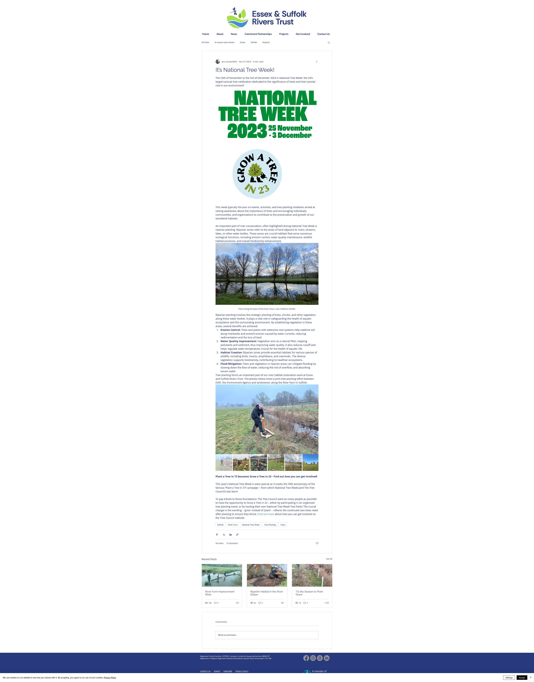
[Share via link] (237, 534)
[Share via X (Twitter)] (223, 534)
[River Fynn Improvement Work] (222, 575)
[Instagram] (313, 658)
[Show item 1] (224, 462)
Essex (242, 42)
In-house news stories (224, 42)
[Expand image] (267, 114)
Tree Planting (270, 524)
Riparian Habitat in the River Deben (266, 593)
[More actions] (316, 61)
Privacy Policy (110, 677)
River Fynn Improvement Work (219, 593)
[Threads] (320, 658)
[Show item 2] (241, 462)
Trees (282, 524)
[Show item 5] (293, 462)
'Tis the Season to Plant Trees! (309, 593)
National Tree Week (250, 524)
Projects (266, 42)
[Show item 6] (310, 462)
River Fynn (232, 524)
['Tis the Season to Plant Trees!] (312, 575)
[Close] (530, 677)
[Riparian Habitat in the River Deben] (267, 575)
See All (329, 558)
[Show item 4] (276, 462)
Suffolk (254, 42)
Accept (522, 677)
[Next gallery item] (315, 419)
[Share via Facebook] (217, 534)
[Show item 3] (258, 462)
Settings (509, 677)
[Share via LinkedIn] (230, 534)
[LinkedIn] (327, 658)
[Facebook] (306, 658)
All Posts (205, 42)
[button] (328, 42)
